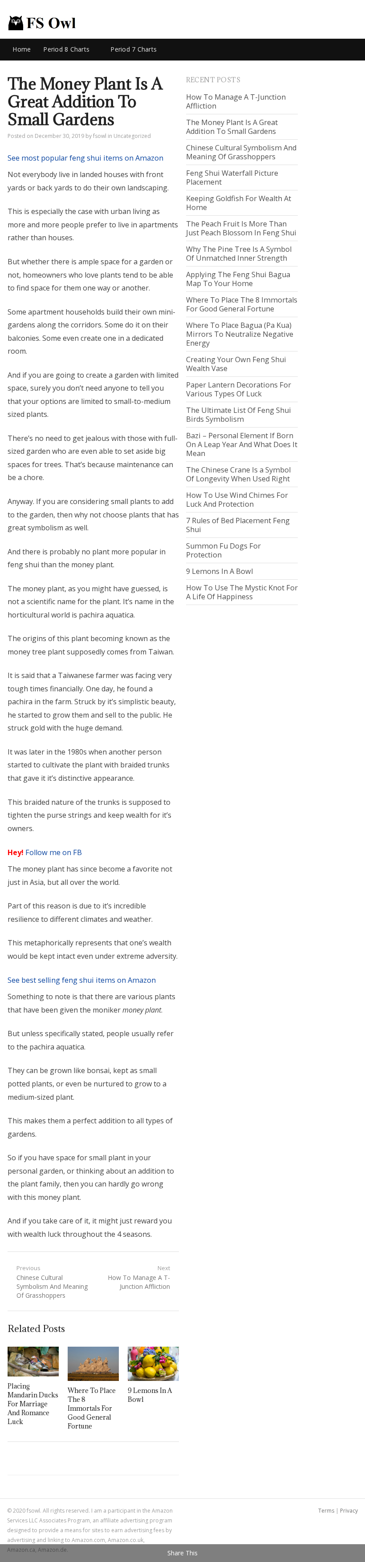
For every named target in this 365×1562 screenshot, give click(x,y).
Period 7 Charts (133, 49)
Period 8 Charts (66, 49)
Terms (326, 1510)
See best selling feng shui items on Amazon (82, 980)
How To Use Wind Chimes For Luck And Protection (237, 499)
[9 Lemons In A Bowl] (153, 1363)
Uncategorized (132, 136)
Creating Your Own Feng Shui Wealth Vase (236, 364)
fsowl (99, 136)
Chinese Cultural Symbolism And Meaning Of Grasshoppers (241, 152)
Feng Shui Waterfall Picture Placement (232, 177)
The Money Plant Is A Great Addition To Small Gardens (232, 126)
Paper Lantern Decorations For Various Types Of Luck (238, 389)
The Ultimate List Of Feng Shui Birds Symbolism (238, 414)
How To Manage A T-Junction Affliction (236, 101)
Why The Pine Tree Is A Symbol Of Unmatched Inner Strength (239, 253)
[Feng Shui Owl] (42, 23)
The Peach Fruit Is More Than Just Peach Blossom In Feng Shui (241, 228)
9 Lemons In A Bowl (219, 571)
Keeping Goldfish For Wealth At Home (238, 203)
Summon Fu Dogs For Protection (223, 550)
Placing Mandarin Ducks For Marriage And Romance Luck (33, 1404)
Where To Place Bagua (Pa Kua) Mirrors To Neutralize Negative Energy (239, 334)
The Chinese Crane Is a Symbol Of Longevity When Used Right (238, 474)
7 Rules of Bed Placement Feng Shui (238, 525)
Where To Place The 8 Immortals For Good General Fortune (92, 1408)
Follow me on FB (53, 852)
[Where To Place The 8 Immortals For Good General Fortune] (93, 1363)
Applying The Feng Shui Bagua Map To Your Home (238, 279)
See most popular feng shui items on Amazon (85, 158)
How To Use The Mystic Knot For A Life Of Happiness (242, 592)
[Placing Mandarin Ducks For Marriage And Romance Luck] (33, 1361)
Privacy (349, 1510)
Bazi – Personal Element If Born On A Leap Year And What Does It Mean (241, 444)
